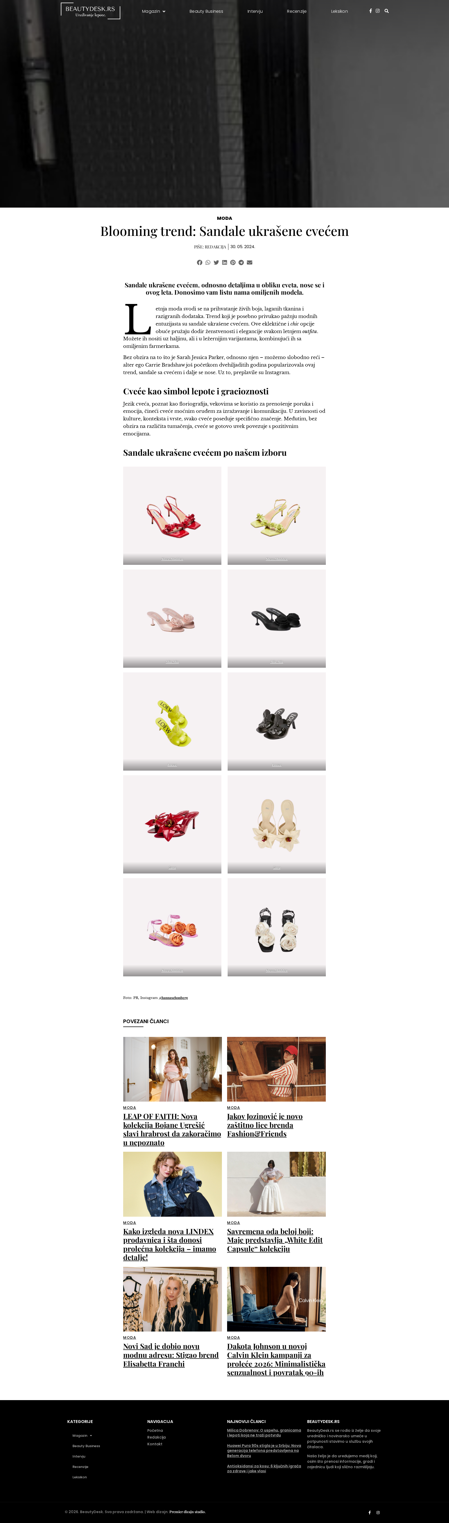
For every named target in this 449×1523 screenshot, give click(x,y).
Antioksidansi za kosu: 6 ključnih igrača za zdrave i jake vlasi (264, 1469)
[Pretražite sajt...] (387, 11)
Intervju (78, 1456)
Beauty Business (86, 1445)
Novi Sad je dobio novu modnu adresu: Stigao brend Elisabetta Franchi (171, 1354)
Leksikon (79, 1477)
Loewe (172, 764)
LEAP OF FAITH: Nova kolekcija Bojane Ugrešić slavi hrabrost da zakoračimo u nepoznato (172, 1129)
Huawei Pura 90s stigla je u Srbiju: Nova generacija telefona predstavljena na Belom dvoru (264, 1450)
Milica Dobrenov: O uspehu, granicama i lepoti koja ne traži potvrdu (264, 1433)
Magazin (79, 1435)
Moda (224, 218)
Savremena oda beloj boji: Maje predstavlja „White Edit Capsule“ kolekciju (275, 1239)
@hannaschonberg (173, 997)
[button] (199, 262)
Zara (172, 867)
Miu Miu (172, 661)
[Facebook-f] (369, 1512)
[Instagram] (378, 1512)
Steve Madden (172, 559)
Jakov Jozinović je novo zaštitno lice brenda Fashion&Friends (265, 1124)
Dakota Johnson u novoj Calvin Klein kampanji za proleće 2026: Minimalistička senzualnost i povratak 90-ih (276, 1359)
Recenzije (80, 1466)
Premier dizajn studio (187, 1511)
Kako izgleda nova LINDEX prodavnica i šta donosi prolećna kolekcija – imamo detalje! (169, 1244)
